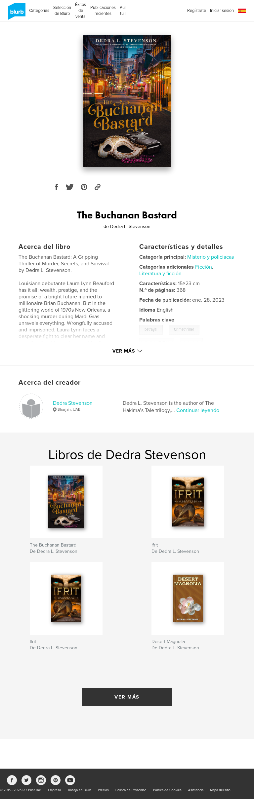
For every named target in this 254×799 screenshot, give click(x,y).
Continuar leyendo (197, 410)
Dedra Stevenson (73, 403)
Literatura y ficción (160, 273)
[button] (242, 11)
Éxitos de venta (80, 10)
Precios (103, 790)
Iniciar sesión (222, 10)
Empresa (54, 790)
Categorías (39, 10)
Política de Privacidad (131, 790)
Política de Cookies (167, 790)
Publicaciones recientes (103, 10)
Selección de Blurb (62, 10)
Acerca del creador (50, 383)
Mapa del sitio (220, 790)
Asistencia (195, 790)
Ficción (203, 267)
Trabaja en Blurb (79, 790)
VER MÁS (127, 697)
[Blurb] (15, 13)
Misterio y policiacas (210, 257)
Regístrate (196, 10)
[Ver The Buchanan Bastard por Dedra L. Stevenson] (127, 101)
